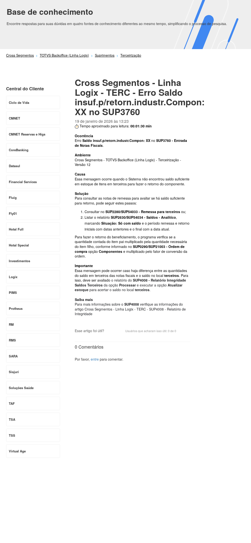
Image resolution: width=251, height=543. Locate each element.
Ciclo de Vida (19, 102)
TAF (12, 403)
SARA (13, 356)
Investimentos (19, 260)
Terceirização (130, 55)
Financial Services (23, 181)
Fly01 (13, 213)
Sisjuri (14, 371)
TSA (12, 419)
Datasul (14, 165)
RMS (12, 340)
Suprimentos (104, 55)
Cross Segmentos (20, 55)
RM (11, 324)
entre (95, 359)
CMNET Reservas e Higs (27, 134)
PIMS (13, 292)
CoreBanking (18, 150)
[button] (110, 331)
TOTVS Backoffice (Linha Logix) (64, 55)
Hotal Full (16, 229)
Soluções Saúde (21, 387)
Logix (13, 276)
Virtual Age (17, 451)
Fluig (13, 197)
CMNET (14, 118)
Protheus (16, 308)
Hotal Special (19, 245)
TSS (12, 435)
